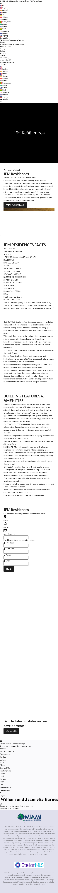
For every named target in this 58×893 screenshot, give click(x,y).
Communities (5, 754)
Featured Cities (5, 46)
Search (2, 42)
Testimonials (5, 771)
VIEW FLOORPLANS (15, 205)
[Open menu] (0, 101)
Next (8, 569)
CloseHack (15, 808)
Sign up (2, 38)
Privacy (3, 779)
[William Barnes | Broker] (29, 801)
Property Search (7, 751)
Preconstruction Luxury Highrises (12, 44)
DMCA (3, 784)
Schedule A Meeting (7, 62)
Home (2, 773)
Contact (3, 64)
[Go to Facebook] (0, 3)
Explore (3, 749)
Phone (8, 555)
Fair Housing (5, 790)
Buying (2, 49)
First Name (9, 543)
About (2, 53)
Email (7, 561)
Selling (2, 51)
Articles (3, 55)
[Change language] (2, 5)
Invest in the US (5, 60)
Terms (2, 782)
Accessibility (5, 787)
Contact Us (11, 731)
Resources (4, 58)
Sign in (7, 38)
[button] (29, 209)
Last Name (9, 549)
